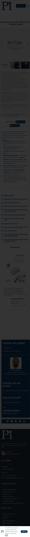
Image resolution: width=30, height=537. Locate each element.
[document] (15, 268)
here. (6, 535)
